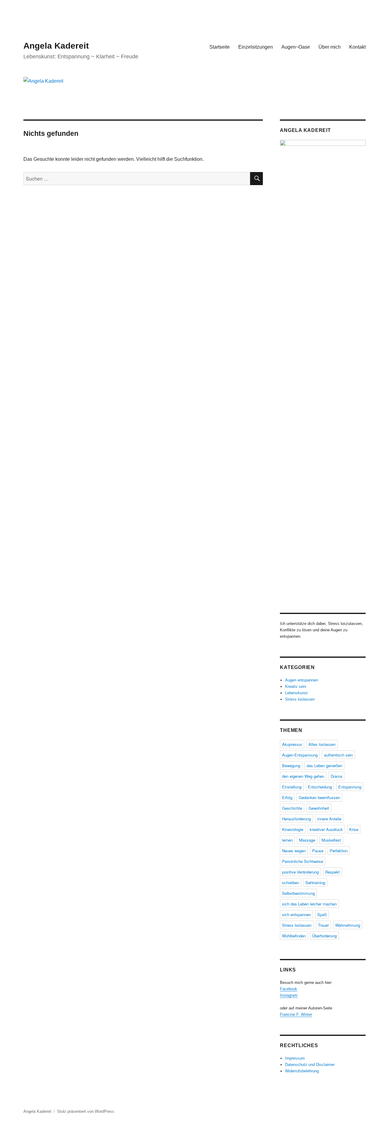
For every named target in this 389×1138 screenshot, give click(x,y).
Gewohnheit (318, 808)
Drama (336, 776)
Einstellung (291, 787)
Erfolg (287, 797)
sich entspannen (296, 914)
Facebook (288, 989)
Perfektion (339, 850)
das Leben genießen (324, 765)
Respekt (332, 872)
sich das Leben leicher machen (309, 904)
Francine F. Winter (296, 1014)
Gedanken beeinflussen (319, 797)
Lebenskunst (296, 693)
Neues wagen (294, 850)
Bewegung (291, 765)
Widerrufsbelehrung (302, 1071)
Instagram (289, 995)
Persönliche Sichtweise (302, 861)
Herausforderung (296, 819)
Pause (317, 850)
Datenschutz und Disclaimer (310, 1064)
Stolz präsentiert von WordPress (85, 1111)
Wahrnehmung (347, 925)
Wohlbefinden (294, 936)
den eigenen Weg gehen (303, 776)
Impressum (295, 1058)
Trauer (323, 925)
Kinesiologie (292, 829)
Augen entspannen (301, 680)
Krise (353, 829)
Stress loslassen (300, 699)
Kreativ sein (295, 686)
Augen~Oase (295, 47)
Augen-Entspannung (300, 755)
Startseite (219, 47)
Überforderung (324, 936)
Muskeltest (331, 840)
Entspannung (349, 787)
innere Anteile (329, 819)
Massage (307, 840)
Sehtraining (315, 882)
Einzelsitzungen (255, 47)
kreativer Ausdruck (326, 829)
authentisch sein (338, 755)
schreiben (290, 882)
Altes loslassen (322, 744)
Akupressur (292, 744)
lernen (287, 840)
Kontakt (357, 47)
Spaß (322, 914)
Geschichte (292, 808)
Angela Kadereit (56, 45)
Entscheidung (320, 787)
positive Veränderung (300, 872)
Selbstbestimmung (298, 893)
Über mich (329, 47)
